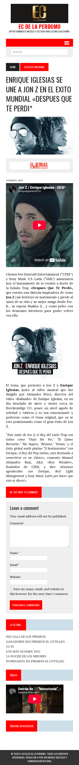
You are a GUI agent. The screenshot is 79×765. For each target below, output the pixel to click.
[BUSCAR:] (39, 51)
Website (15, 577)
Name (14, 553)
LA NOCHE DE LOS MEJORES (26, 656)
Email (14, 565)
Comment (17, 523)
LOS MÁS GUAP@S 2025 (23, 651)
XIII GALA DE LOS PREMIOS (26, 636)
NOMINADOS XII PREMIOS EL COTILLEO (35, 661)
